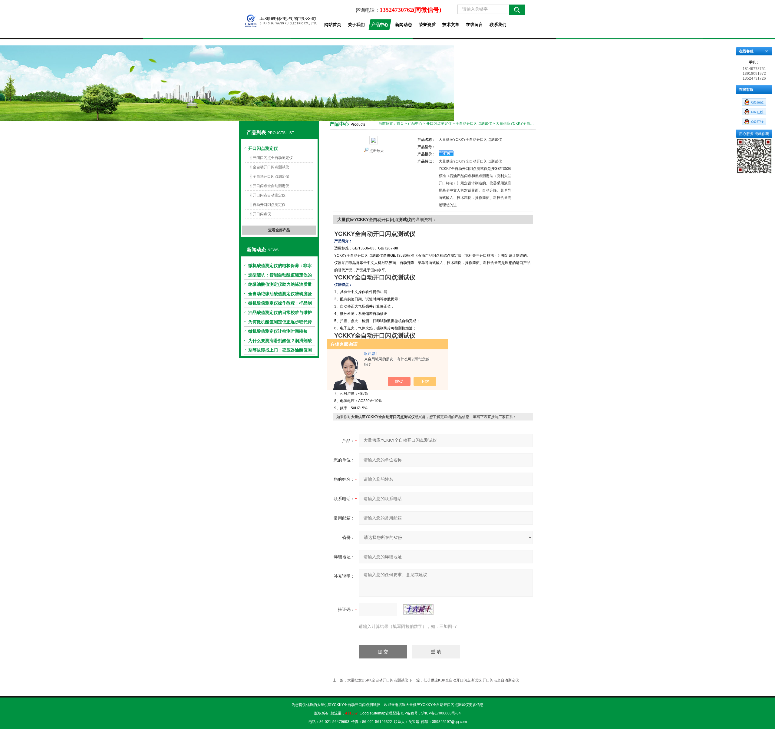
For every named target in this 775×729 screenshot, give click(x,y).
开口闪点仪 (262, 214)
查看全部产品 (279, 230)
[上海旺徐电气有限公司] (279, 19)
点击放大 (376, 151)
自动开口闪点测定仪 (269, 205)
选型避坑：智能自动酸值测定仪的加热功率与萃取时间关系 (280, 276)
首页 (400, 123)
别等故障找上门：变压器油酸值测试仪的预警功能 (280, 351)
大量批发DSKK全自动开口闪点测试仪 (377, 680)
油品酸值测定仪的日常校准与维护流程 (280, 313)
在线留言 (474, 24)
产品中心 (379, 24)
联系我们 (498, 24)
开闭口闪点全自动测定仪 (273, 158)
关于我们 (356, 24)
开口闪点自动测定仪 (269, 195)
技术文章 (450, 24)
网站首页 (332, 24)
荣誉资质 (427, 24)
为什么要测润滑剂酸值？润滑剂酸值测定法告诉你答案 (280, 341)
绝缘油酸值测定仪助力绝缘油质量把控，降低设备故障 (280, 285)
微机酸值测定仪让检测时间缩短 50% (278, 332)
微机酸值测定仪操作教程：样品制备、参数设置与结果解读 (280, 304)
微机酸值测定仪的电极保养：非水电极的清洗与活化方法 (280, 266)
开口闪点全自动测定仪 (271, 186)
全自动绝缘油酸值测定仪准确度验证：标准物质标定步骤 (280, 295)
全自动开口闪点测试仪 (271, 167)
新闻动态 (403, 24)
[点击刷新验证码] (418, 609)
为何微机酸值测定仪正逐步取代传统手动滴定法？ (280, 323)
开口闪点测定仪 (263, 148)
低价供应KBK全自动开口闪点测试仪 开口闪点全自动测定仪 (471, 680)
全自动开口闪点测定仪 (271, 176)
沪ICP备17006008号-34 (441, 713)
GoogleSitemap (372, 713)
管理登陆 (392, 713)
